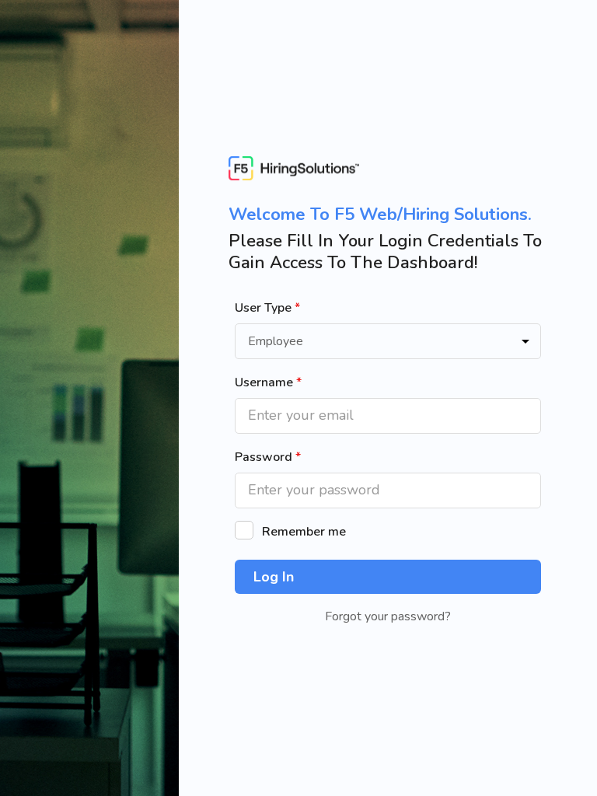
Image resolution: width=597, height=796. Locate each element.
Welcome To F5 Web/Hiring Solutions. (380, 214)
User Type (267, 307)
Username (268, 382)
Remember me (304, 531)
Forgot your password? (388, 616)
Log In (273, 576)
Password (268, 457)
